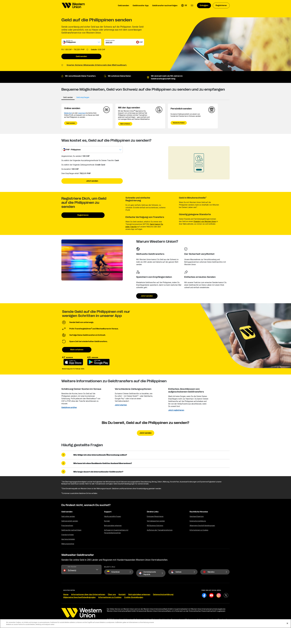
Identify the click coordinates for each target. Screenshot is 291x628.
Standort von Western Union (205, 221)
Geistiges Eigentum (197, 516)
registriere (82, 113)
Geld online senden (68, 516)
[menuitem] (73, 5)
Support (108, 512)
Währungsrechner (67, 544)
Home (65, 595)
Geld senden (81, 56)
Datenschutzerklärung (198, 521)
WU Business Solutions (155, 526)
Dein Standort (72, 567)
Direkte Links (152, 512)
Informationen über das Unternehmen (88, 595)
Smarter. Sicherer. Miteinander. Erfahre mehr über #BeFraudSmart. (97, 65)
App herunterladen (68, 539)
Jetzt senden (92, 181)
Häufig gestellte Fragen (112, 516)
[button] (184, 5)
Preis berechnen (67, 526)
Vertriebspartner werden (156, 521)
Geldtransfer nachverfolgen (71, 530)
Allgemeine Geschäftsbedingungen (202, 526)
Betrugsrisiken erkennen (113, 526)
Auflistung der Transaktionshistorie (159, 530)
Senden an (69, 40)
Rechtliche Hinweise (199, 512)
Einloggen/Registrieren (155, 516)
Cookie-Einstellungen (133, 597)
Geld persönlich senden (69, 521)
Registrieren (83, 215)
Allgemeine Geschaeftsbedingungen (79, 597)
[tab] (68, 97)
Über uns (112, 595)
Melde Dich (68, 113)
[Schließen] (287, 623)
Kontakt (107, 521)
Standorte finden (178, 123)
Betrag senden (110, 40)
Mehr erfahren (125, 124)
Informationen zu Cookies (199, 530)
